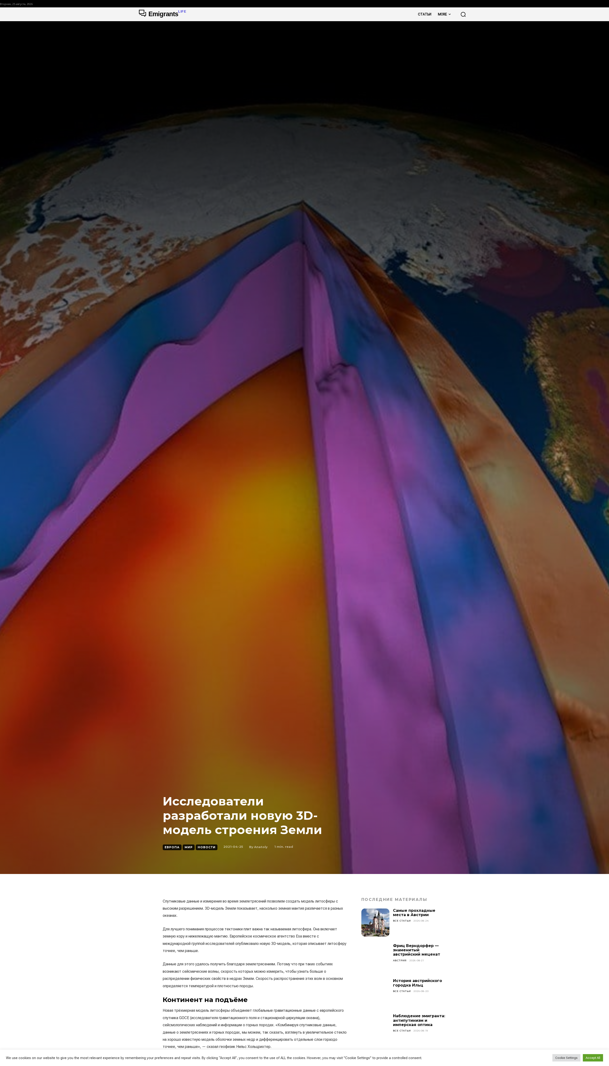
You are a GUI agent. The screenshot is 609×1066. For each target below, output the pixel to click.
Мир (189, 847)
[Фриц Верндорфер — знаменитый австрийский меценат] (375, 958)
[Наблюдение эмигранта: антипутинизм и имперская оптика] (375, 1028)
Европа (172, 847)
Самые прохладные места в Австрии (414, 912)
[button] (463, 14)
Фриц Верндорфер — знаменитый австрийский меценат (416, 950)
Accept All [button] (593, 1058)
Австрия (400, 960)
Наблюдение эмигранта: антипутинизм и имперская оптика (419, 1020)
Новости (207, 847)
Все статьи (402, 920)
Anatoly (261, 847)
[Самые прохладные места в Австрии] (375, 922)
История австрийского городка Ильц (417, 982)
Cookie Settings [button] (566, 1058)
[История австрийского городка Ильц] (375, 993)
